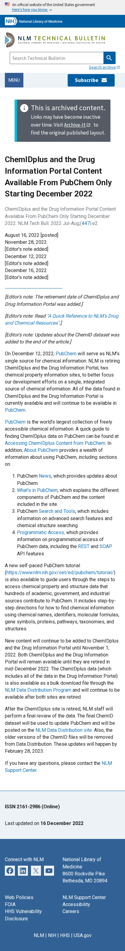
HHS (65, 935)
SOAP (106, 546)
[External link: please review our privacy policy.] (10, 870)
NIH (52, 935)
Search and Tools (57, 511)
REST (84, 546)
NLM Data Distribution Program (38, 690)
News (45, 476)
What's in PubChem (37, 490)
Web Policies (19, 897)
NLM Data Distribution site (63, 730)
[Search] (109, 57)
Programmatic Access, (41, 532)
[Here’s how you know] (62, 7)
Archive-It (75, 124)
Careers (70, 911)
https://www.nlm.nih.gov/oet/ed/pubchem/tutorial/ (60, 572)
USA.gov (83, 935)
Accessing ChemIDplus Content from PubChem (55, 443)
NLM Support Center (84, 897)
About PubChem (41, 450)
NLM (39, 935)
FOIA (10, 904)
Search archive (102, 67)
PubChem (66, 353)
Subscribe (88, 80)
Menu (14, 80)
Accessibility (76, 904)
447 (86, 223)
